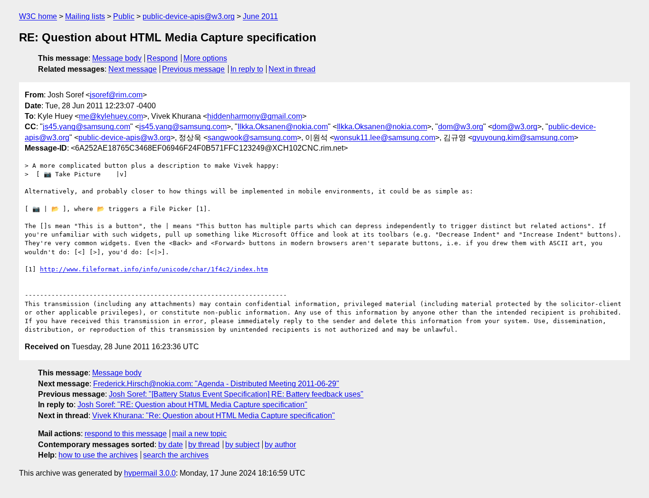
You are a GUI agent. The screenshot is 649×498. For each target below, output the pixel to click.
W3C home (38, 16)
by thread (204, 445)
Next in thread (291, 69)
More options (205, 58)
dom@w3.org (460, 127)
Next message (132, 69)
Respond (162, 58)
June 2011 (260, 16)
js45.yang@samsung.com (86, 127)
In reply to (246, 69)
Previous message (193, 69)
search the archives (176, 455)
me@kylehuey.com (111, 116)
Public (123, 16)
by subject (242, 445)
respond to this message (126, 434)
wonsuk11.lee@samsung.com (384, 138)
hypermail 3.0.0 (150, 473)
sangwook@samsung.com (252, 138)
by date (170, 445)
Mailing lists (85, 16)
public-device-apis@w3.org (189, 16)
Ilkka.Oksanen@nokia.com (283, 127)
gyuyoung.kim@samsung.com (523, 138)
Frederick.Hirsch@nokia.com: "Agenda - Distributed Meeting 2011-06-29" (216, 384)
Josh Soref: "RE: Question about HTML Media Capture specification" (192, 405)
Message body (117, 58)
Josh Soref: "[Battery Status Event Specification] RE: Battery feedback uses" (236, 394)
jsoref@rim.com (116, 95)
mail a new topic (199, 434)
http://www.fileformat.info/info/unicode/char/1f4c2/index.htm (154, 269)
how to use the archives (98, 455)
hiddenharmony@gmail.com (254, 116)
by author (280, 445)
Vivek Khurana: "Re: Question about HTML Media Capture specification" (213, 416)
